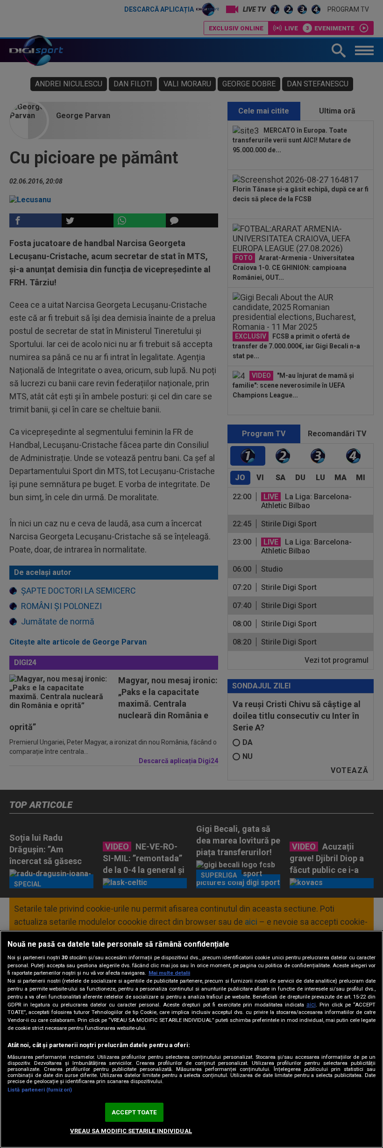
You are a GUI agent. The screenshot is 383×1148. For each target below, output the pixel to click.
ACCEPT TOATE (134, 1112)
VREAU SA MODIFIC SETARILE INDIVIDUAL (131, 1130)
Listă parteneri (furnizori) (39, 1090)
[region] (191, 1039)
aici (311, 1004)
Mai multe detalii (169, 973)
